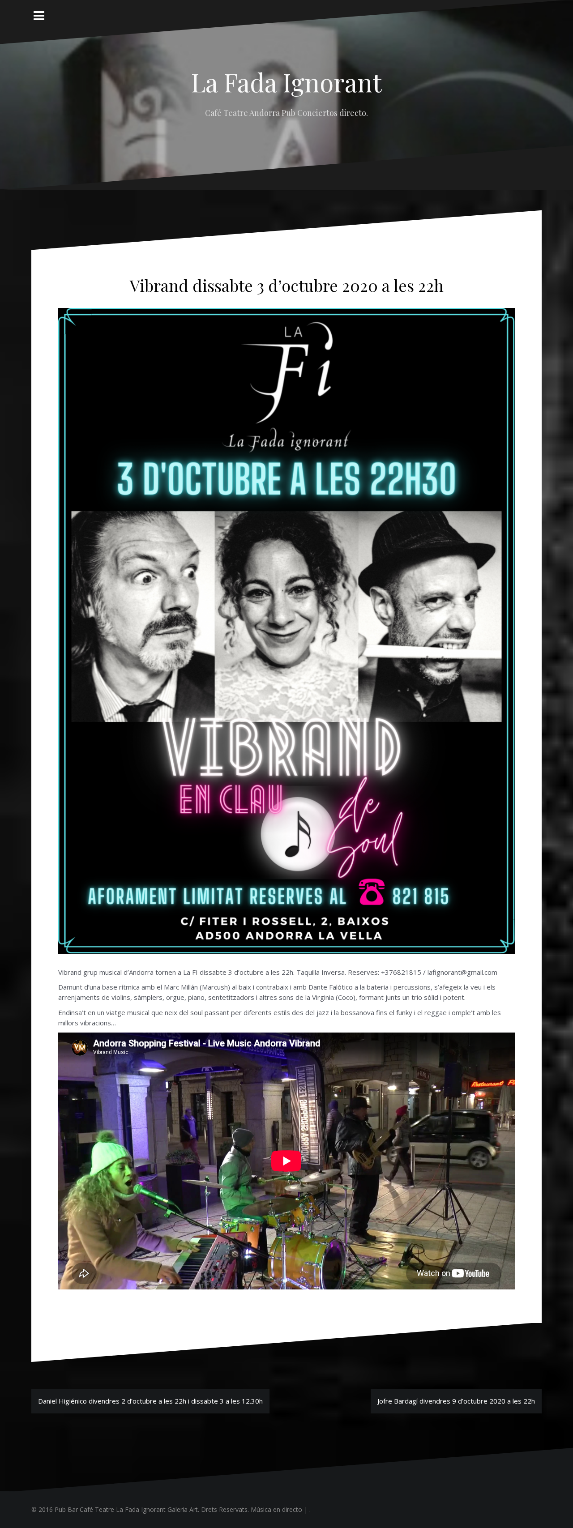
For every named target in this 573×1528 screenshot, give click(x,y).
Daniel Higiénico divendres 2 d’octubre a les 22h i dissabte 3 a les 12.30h (150, 1400)
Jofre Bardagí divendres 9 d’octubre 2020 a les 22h (456, 1400)
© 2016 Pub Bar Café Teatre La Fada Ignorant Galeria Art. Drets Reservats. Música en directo (166, 1509)
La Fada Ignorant (286, 81)
